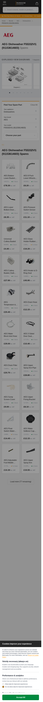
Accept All (20, 697)
